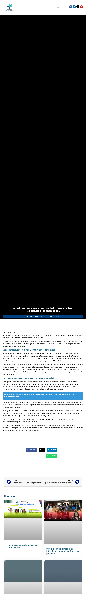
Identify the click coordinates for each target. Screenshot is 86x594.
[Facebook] (70, 6)
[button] (58, 8)
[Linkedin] (74, 6)
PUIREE (6, 356)
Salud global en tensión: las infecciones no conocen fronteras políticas (62, 551)
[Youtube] (81, 6)
